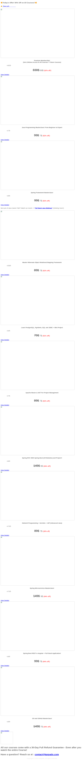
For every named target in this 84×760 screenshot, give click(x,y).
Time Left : (9, 6)
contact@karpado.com (47, 754)
